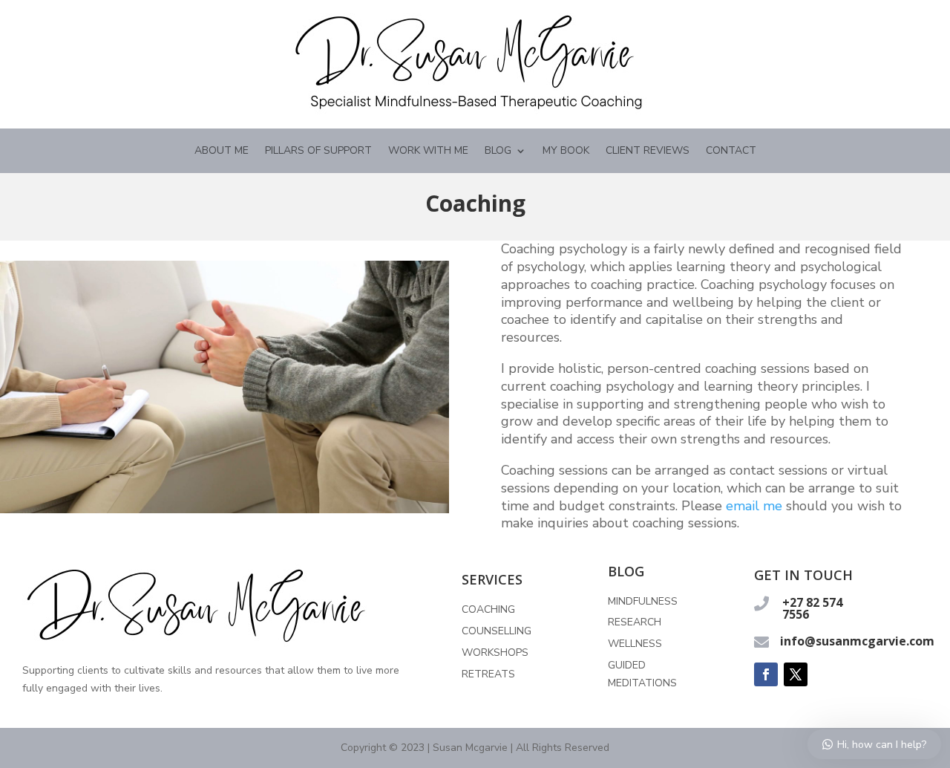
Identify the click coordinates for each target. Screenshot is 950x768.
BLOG (498, 151)
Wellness (635, 644)
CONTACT (731, 151)
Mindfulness (643, 601)
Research (634, 622)
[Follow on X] (796, 674)
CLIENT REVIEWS (647, 151)
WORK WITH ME (428, 151)
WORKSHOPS (495, 652)
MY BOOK (566, 151)
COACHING (488, 609)
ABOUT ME (221, 151)
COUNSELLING (496, 631)
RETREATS (488, 674)
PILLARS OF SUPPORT (318, 151)
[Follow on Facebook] (766, 674)
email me (754, 506)
